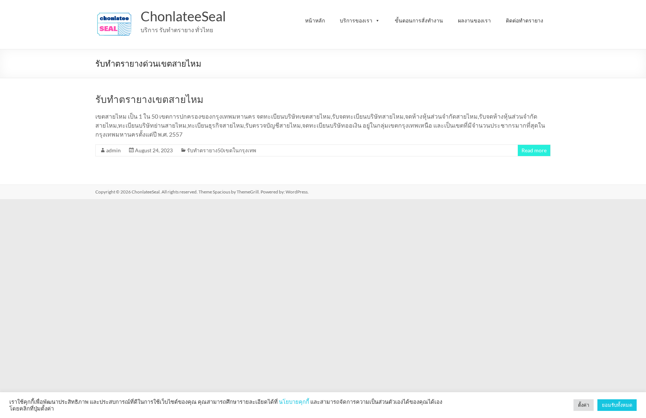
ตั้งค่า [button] (583, 405)
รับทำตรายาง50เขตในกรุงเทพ (221, 150)
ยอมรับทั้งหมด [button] (617, 405)
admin (113, 150)
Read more (534, 150)
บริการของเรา (356, 20)
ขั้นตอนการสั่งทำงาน (419, 20)
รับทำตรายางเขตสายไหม (149, 99)
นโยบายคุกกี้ (294, 402)
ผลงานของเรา (474, 20)
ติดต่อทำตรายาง (524, 20)
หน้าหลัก (315, 20)
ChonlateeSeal (183, 16)
